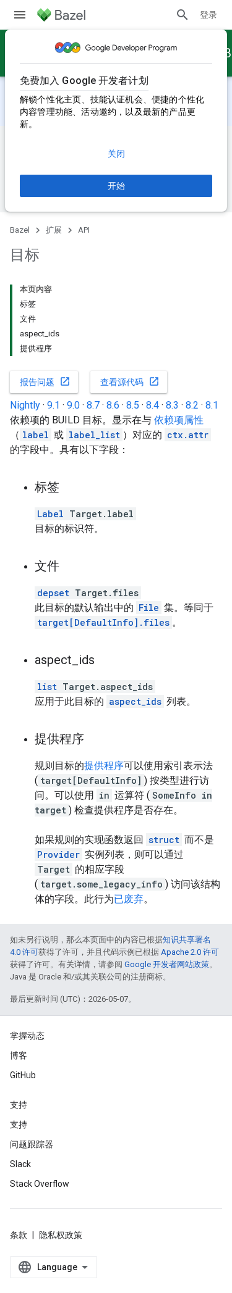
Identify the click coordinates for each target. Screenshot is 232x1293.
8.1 (211, 405)
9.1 (53, 405)
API (84, 230)
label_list (94, 435)
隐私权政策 (60, 1235)
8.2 (192, 405)
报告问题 (45, 381)
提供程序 (104, 765)
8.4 (152, 405)
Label (50, 514)
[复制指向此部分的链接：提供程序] (96, 740)
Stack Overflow (39, 1184)
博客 (18, 1055)
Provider (58, 854)
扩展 (54, 230)
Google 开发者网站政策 (166, 964)
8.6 (112, 405)
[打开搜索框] (182, 14)
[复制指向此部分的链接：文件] (71, 567)
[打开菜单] (19, 15)
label (35, 435)
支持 (18, 1124)
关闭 (116, 154)
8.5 (132, 405)
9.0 (73, 405)
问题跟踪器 (31, 1144)
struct (163, 840)
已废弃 (129, 899)
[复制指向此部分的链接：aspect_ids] (107, 661)
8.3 (172, 405)
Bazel (20, 230)
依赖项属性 (179, 420)
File (149, 607)
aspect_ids (135, 701)
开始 (116, 186)
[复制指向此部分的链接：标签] (71, 488)
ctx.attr (187, 435)
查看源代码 (130, 381)
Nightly (25, 405)
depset (53, 593)
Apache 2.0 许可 (190, 952)
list (47, 686)
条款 (18, 1235)
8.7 (93, 405)
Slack (20, 1164)
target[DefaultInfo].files (103, 622)
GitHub (23, 1075)
